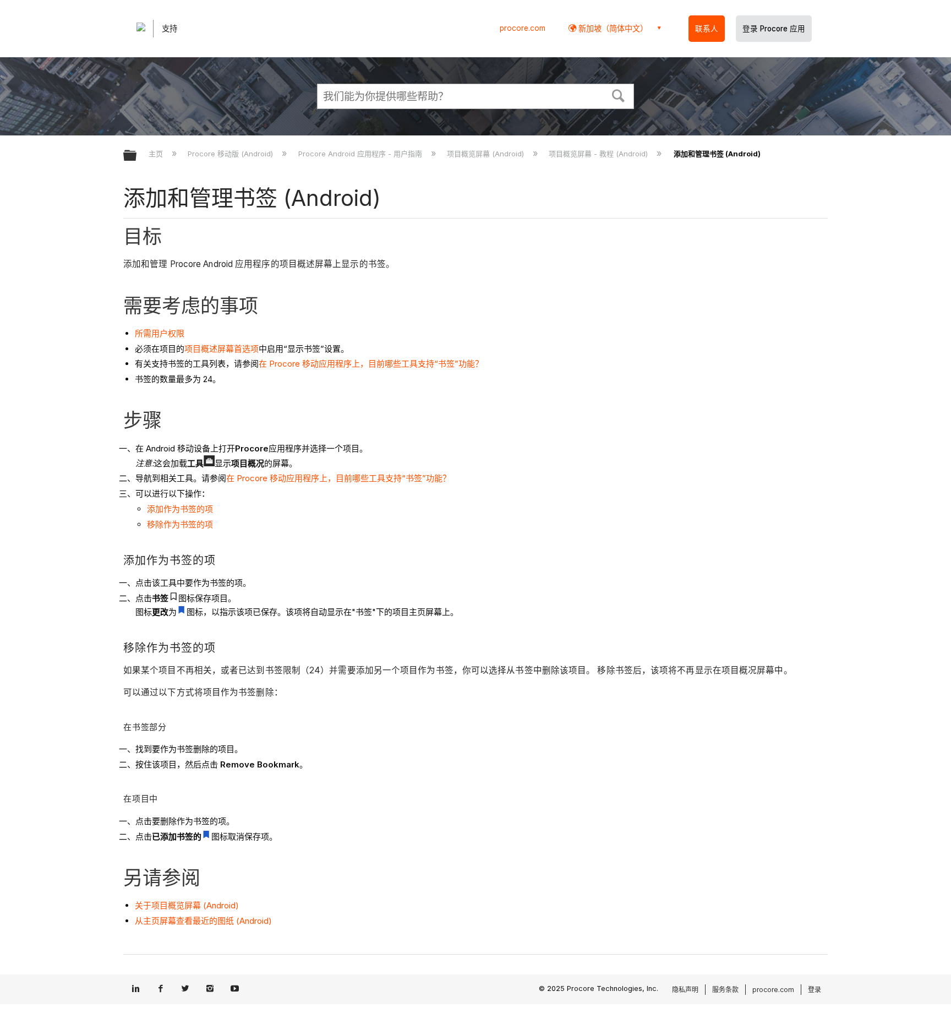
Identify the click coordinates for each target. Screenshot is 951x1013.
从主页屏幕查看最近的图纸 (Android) (203, 921)
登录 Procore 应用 (773, 28)
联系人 (706, 28)
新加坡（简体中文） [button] (612, 28)
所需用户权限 (159, 333)
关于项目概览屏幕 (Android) (187, 905)
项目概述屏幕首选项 (221, 349)
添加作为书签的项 (180, 509)
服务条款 (725, 989)
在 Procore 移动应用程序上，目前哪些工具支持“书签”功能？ (371, 363)
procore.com (522, 28)
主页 (157, 153)
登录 (814, 989)
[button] (618, 94)
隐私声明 (685, 989)
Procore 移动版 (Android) (231, 153)
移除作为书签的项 (180, 524)
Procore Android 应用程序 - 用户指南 (361, 153)
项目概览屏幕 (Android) (486, 153)
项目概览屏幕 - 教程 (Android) (599, 153)
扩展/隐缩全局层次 (137, 156)
